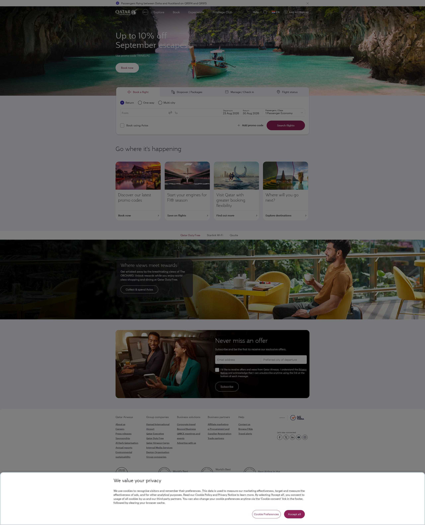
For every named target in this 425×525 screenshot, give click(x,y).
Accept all (294, 514)
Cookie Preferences (266, 514)
